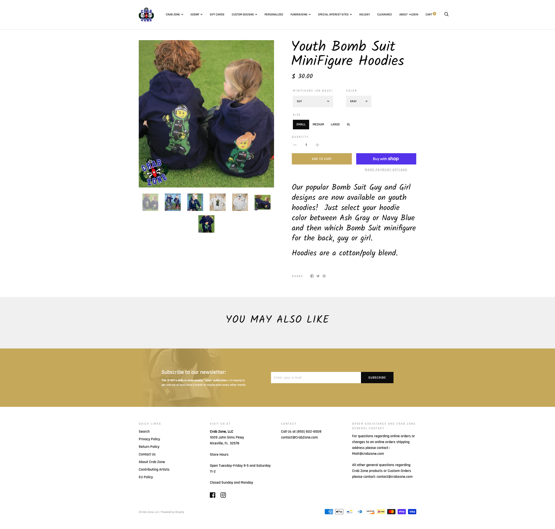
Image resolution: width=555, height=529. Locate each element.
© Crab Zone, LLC (149, 512)
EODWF (195, 14)
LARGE (335, 124)
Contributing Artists (154, 469)
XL (348, 124)
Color (351, 91)
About (403, 14)
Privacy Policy (149, 439)
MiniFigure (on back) (313, 91)
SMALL (301, 124)
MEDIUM (318, 124)
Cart (430, 14)
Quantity (300, 137)
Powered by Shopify (172, 512)
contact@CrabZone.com (299, 437)
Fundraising (299, 14)
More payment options (386, 170)
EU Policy (146, 477)
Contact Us (147, 454)
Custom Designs (243, 14)
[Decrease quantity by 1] (295, 145)
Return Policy (149, 446)
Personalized (273, 14)
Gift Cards (217, 14)
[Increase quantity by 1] (317, 145)
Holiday (364, 14)
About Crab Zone (152, 461)
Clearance (384, 14)
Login (414, 14)
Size (297, 115)
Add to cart (322, 159)
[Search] (446, 14)
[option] (206, 113)
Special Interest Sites (333, 14)
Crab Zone (173, 14)
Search (144, 431)
